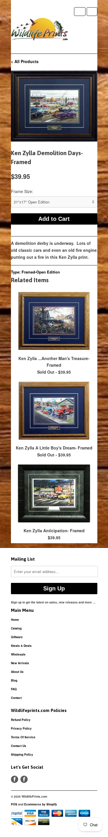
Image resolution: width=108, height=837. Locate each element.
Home (15, 620)
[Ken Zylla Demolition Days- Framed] (54, 106)
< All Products (25, 61)
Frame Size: (22, 191)
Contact (16, 698)
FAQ (14, 689)
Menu (80, 11)
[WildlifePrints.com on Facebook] (24, 779)
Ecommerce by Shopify (40, 804)
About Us (17, 672)
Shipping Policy (22, 754)
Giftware (17, 637)
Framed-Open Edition (41, 272)
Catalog (16, 628)
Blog (14, 680)
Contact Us (18, 746)
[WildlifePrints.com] (40, 30)
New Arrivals (20, 663)
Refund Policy (21, 720)
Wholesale (18, 654)
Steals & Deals (21, 646)
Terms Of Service (23, 737)
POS (14, 804)
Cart (92, 11)
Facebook (14, 779)
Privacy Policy (21, 728)
